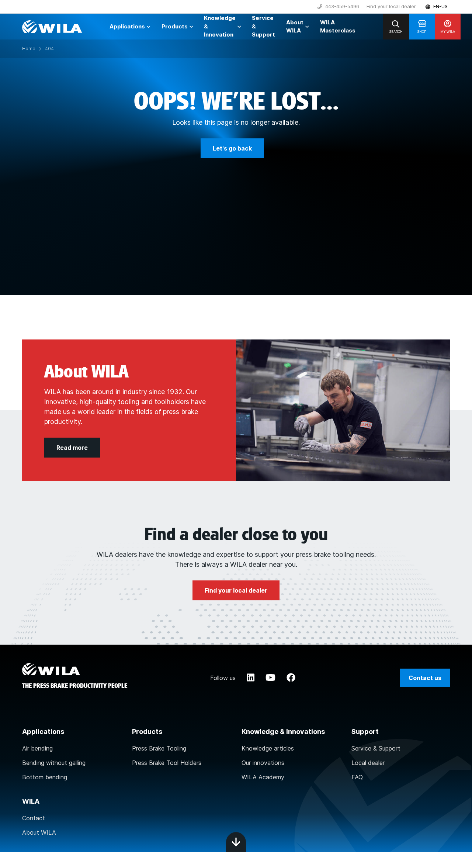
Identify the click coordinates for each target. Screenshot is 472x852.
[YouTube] (270, 677)
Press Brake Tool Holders (166, 762)
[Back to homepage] (52, 26)
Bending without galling (54, 762)
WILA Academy (263, 777)
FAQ (357, 777)
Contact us (425, 678)
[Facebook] (291, 677)
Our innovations (263, 762)
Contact (33, 818)
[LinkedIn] (250, 677)
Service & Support (375, 748)
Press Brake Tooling (159, 748)
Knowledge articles (268, 748)
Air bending (37, 748)
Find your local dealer (391, 6)
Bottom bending (44, 777)
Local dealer (368, 762)
